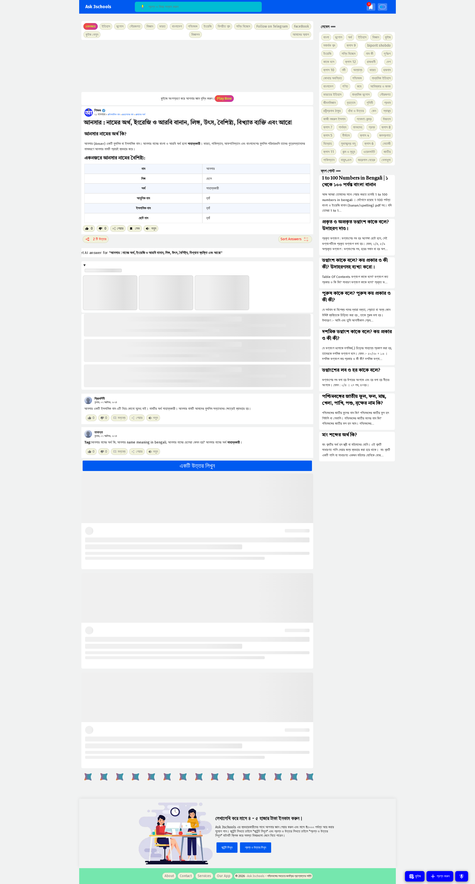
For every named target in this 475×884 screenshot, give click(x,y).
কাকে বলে (328, 62)
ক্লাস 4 (364, 135)
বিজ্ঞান (375, 37)
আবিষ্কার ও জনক (380, 86)
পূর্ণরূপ (387, 54)
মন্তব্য (121, 418)
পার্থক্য (342, 127)
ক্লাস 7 (327, 127)
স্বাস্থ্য (387, 111)
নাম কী (369, 54)
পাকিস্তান (328, 160)
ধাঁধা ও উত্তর (356, 111)
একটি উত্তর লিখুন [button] (197, 465)
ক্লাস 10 (328, 70)
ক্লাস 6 (369, 144)
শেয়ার (120, 228)
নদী (344, 70)
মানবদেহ (357, 127)
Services (204, 876)
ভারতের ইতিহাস (332, 94)
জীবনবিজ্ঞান (329, 103)
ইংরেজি (208, 26)
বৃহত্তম (351, 103)
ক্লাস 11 (328, 152)
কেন (374, 111)
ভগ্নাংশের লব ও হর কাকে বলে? (351, 370)
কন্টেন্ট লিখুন (227, 847)
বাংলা (326, 37)
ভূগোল (338, 37)
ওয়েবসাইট (369, 152)
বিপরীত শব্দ (224, 26)
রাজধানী (371, 62)
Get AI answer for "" (150, 252)
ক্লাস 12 (350, 62)
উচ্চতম (387, 119)
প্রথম (387, 103)
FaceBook (301, 26)
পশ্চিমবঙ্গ (192, 26)
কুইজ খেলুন (92, 34)
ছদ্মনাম (387, 70)
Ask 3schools (98, 6)
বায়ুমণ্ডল (346, 160)
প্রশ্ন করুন (443, 876)
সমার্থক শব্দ (329, 45)
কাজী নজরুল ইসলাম (334, 119)
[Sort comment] (295, 239)
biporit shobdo (379, 45)
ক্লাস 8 (386, 127)
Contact (186, 876)
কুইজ (388, 37)
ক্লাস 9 (351, 45)
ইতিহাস (362, 37)
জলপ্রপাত (385, 135)
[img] (371, 7)
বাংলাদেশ (328, 86)
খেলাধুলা (386, 160)
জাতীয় (387, 152)
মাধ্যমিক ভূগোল (361, 94)
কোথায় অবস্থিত (332, 78)
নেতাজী (387, 144)
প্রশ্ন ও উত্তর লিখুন (255, 847)
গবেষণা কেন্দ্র (364, 119)
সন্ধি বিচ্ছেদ (243, 26)
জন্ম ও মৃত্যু (349, 152)
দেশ (388, 62)
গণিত (345, 86)
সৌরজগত (385, 94)
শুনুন (153, 228)
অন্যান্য (357, 70)
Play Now (224, 98)
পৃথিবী (370, 103)
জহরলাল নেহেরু (366, 160)
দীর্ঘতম (346, 135)
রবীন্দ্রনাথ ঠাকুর (332, 111)
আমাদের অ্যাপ (301, 34)
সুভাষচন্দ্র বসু (348, 144)
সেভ (137, 228)
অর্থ (350, 37)
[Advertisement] (197, 66)
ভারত (373, 70)
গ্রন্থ (372, 127)
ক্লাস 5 (327, 135)
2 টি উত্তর (99, 239)
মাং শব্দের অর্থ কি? (339, 435)
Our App (223, 876)
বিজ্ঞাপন (195, 34)
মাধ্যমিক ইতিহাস (381, 78)
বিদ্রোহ (327, 144)
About (169, 876)
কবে (359, 86)
